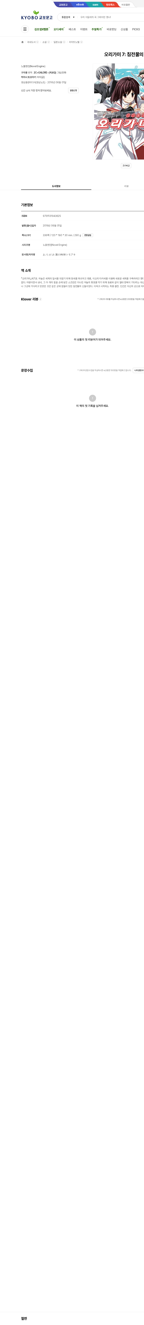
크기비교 (126, 165)
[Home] (22, 42)
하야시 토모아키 (28, 77)
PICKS (136, 29)
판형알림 (87, 235)
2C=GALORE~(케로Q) (45, 72)
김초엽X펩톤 (41, 29)
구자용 (24, 72)
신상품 (124, 29)
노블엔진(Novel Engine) (33, 66)
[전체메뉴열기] (25, 29)
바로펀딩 (111, 29)
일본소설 (58, 42)
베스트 (72, 29)
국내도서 (31, 42)
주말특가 (96, 29)
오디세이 (58, 29)
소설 (44, 42)
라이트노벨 (74, 42)
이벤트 (84, 29)
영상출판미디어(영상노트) (33, 82)
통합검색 (66, 17)
